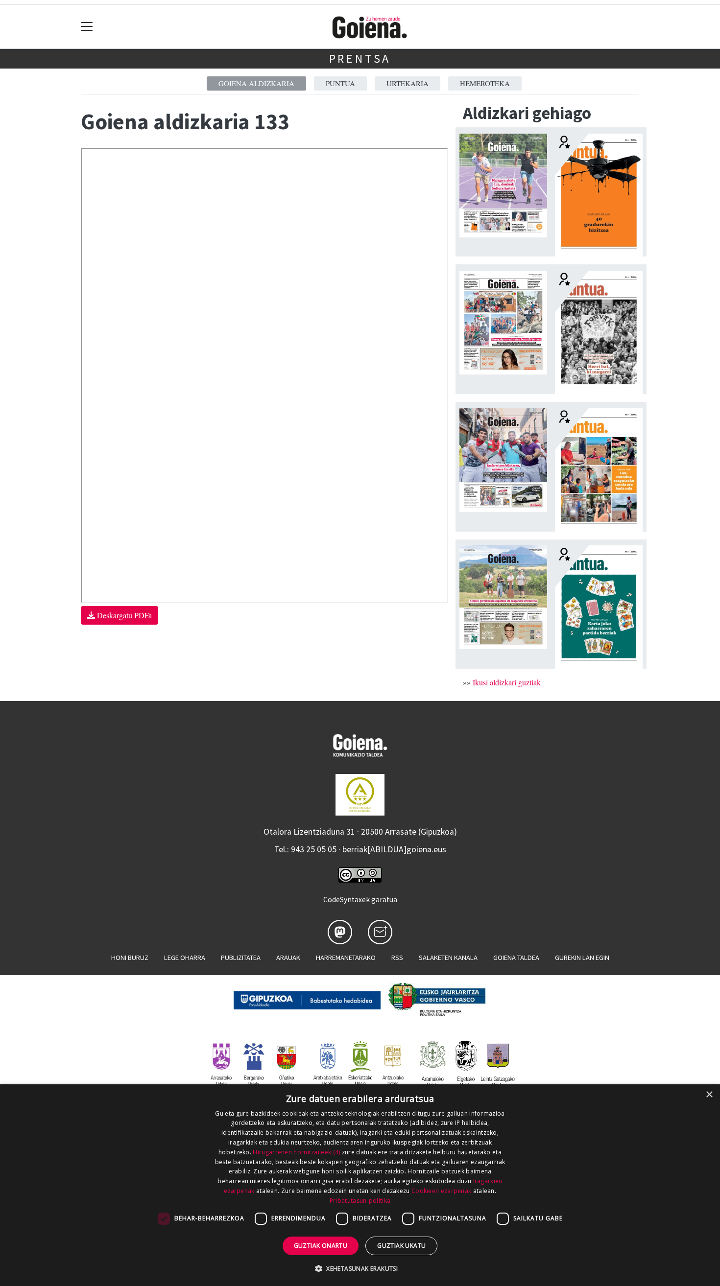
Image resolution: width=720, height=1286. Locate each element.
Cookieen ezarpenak (441, 1191)
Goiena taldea (516, 957)
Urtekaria (407, 83)
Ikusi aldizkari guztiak (507, 682)
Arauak (288, 957)
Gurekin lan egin (582, 957)
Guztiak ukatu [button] (401, 1245)
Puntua (340, 83)
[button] (360, 1268)
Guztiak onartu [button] (321, 1245)
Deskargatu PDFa (123, 615)
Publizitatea (241, 957)
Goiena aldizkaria (256, 83)
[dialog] (360, 1185)
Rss (397, 957)
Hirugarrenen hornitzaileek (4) (296, 1152)
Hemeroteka (485, 83)
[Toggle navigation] (86, 26)
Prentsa (360, 58)
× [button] (709, 1095)
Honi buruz (129, 957)
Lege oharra (184, 957)
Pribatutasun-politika (360, 1200)
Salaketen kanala (448, 957)
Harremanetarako (346, 957)
